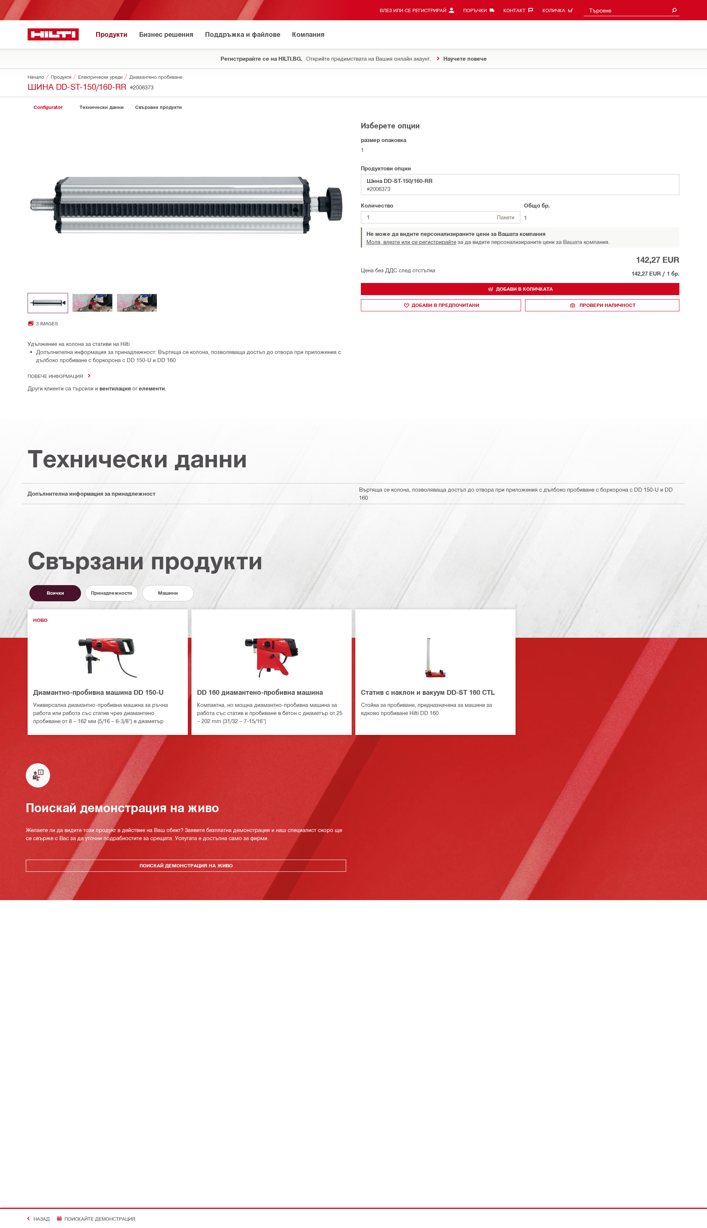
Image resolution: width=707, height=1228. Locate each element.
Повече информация (55, 376)
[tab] (48, 107)
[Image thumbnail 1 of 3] (48, 303)
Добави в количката (524, 289)
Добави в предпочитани (445, 305)
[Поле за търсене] (674, 10)
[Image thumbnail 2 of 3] (92, 303)
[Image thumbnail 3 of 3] (137, 303)
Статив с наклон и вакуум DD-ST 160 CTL (428, 692)
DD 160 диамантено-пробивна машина (260, 692)
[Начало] (53, 34)
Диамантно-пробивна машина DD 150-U (98, 692)
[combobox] (631, 10)
